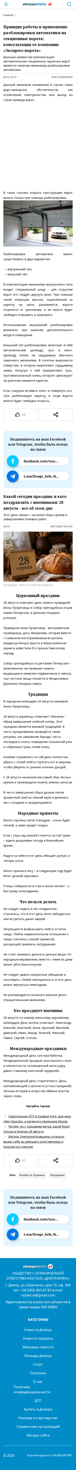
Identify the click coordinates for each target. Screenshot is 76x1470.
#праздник (57, 1175)
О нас (38, 1381)
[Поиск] (69, 4)
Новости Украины (38, 1338)
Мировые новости (38, 1347)
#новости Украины (32, 1175)
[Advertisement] (38, 145)
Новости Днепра (38, 1329)
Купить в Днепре (38, 1409)
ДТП (38, 1400)
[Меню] (5, 4)
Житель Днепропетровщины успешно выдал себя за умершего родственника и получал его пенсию (33, 1142)
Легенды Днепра (38, 1355)
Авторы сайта (38, 1435)
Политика (38, 1373)
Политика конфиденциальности (32, 1389)
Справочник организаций (38, 1426)
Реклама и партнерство (38, 1418)
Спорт (38, 1364)
